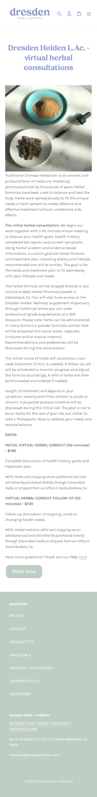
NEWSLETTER (21, 641)
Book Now (24, 571)
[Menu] (89, 13)
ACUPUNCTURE (21, 723)
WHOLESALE (20, 655)
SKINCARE (60, 723)
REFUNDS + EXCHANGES (31, 667)
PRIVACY (16, 615)
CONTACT (17, 628)
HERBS (43, 723)
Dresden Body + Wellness (54, 781)
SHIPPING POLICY (24, 681)
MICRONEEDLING (23, 729)
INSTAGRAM (20, 693)
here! (83, 557)
